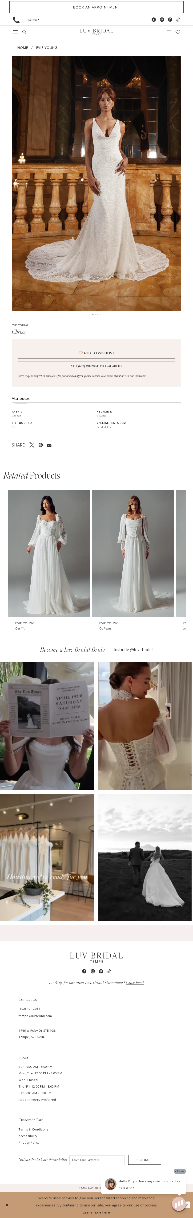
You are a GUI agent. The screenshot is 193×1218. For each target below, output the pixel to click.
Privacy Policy (29, 1142)
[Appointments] (169, 32)
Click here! (135, 983)
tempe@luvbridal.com (35, 1016)
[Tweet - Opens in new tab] (32, 445)
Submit (144, 1159)
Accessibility (28, 1136)
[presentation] (49, 553)
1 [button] (93, 314)
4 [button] (100, 314)
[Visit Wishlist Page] (177, 32)
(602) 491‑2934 (29, 1008)
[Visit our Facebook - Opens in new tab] (153, 19)
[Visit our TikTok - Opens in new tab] (178, 19)
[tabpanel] (96, 183)
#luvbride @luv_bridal (132, 649)
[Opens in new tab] (47, 726)
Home (22, 47)
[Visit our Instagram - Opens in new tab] (162, 19)
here (106, 1212)
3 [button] (97, 314)
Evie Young (46, 47)
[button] (33, 20)
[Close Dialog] (7, 1205)
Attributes (21, 398)
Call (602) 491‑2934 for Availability (96, 366)
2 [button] (95, 314)
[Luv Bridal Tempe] (96, 32)
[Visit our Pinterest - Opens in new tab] (170, 19)
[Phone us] (16, 20)
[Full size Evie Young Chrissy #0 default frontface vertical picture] (96, 183)
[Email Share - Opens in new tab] (49, 445)
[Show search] (24, 32)
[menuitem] (16, 20)
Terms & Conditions (33, 1129)
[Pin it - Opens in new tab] (40, 445)
